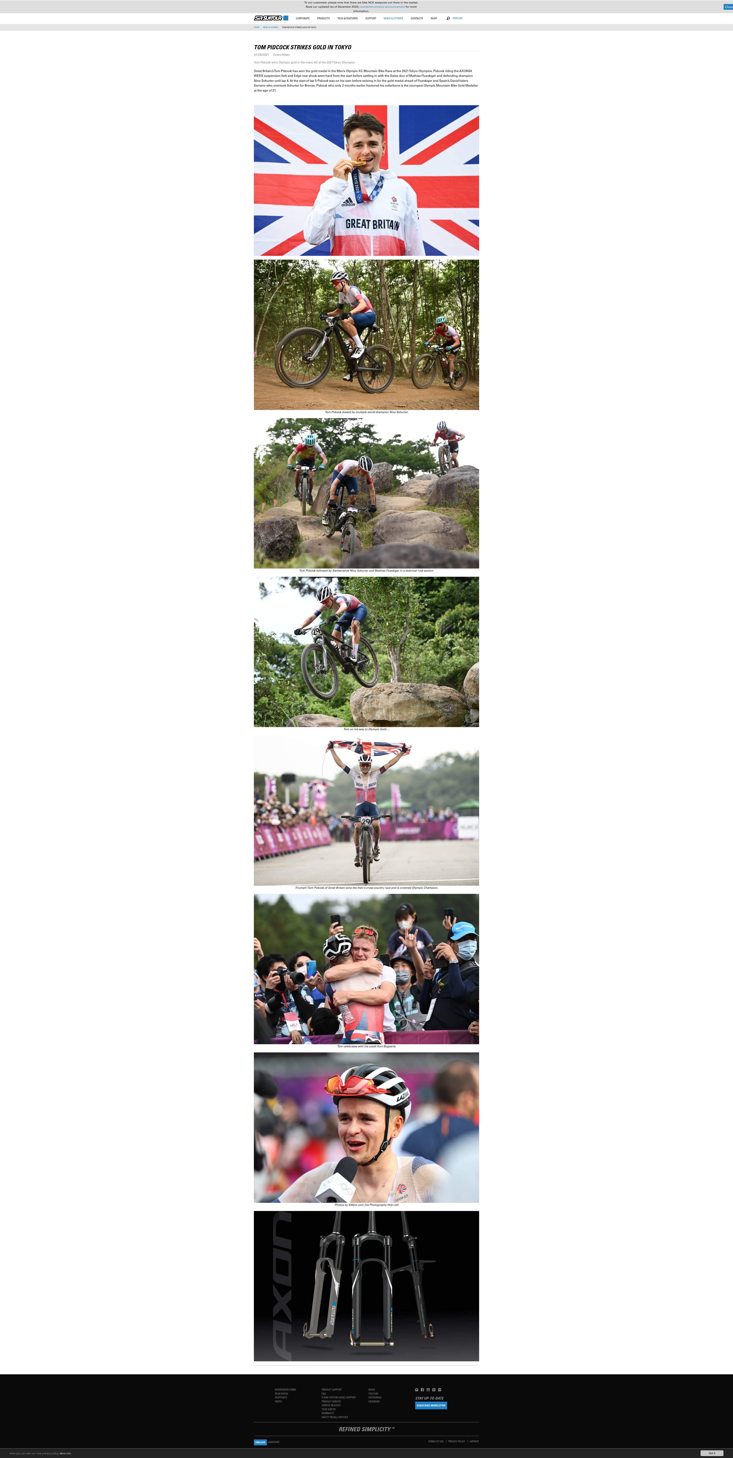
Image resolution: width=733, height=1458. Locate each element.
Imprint (474, 1441)
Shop (434, 18)
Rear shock (281, 1393)
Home (256, 27)
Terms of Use (436, 1441)
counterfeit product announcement (382, 6)
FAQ (324, 1393)
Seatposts (281, 1397)
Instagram (374, 1397)
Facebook (374, 1401)
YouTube (373, 1393)
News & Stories (270, 27)
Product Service (331, 1401)
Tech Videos (329, 1409)
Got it (712, 1453)
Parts (278, 1401)
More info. (66, 1453)
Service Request (331, 1405)
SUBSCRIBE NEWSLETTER (431, 1405)
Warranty (328, 1413)
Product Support (332, 1389)
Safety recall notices (335, 1417)
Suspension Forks (285, 1389)
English (458, 18)
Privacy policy (457, 1441)
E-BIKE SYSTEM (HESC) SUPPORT (339, 1397)
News (371, 1389)
